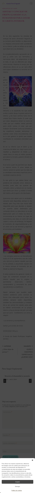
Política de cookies (16, 490)
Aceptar (17, 482)
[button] (32, 460)
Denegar (17, 486)
